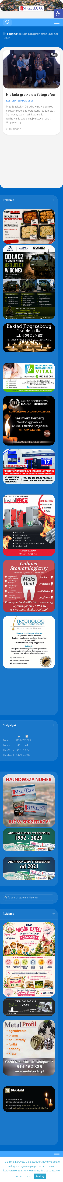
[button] (58, 13)
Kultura (11, 100)
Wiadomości (25, 100)
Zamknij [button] (40, 1176)
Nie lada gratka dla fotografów (30, 95)
